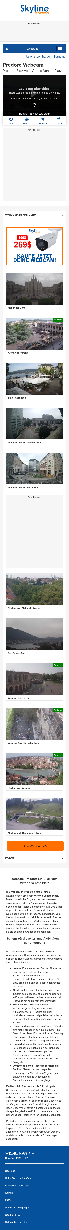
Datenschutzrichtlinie (16, 1222)
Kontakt (9, 1192)
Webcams (33, 48)
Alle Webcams (34, 846)
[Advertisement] (34, 33)
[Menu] (60, 48)
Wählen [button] (43, 123)
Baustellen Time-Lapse (17, 1185)
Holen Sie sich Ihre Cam (18, 1178)
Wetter (26, 123)
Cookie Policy (12, 1214)
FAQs (8, 1200)
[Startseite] (7, 48)
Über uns (10, 1170)
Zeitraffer (11, 123)
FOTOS (9, 858)
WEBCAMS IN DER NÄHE (20, 215)
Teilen (58, 123)
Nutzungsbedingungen (17, 1207)
